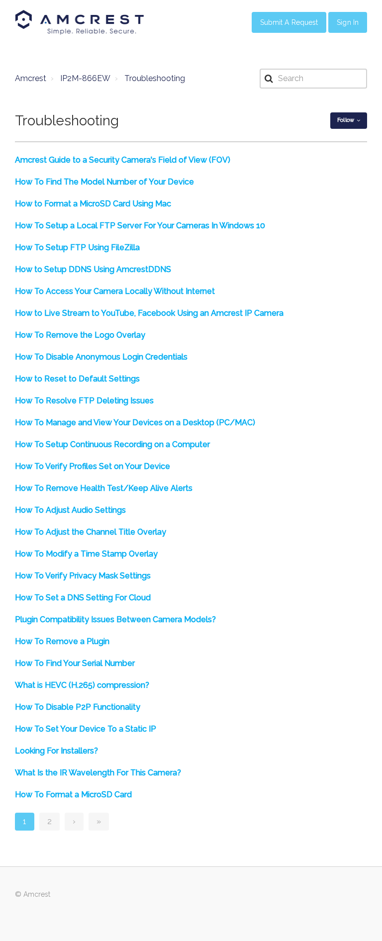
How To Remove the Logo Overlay (80, 335)
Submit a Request (289, 22)
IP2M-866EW (85, 78)
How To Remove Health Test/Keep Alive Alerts (103, 488)
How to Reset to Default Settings (77, 378)
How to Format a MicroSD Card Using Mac (93, 203)
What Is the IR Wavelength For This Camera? (98, 772)
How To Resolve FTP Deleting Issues (84, 400)
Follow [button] (345, 120)
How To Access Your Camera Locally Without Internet (115, 291)
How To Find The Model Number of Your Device (104, 182)
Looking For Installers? (56, 750)
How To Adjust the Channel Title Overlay (90, 532)
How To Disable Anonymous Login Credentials (101, 357)
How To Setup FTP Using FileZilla (77, 247)
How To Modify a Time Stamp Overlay (86, 554)
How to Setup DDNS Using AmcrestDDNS (93, 269)
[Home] (79, 22)
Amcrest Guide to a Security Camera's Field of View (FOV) (122, 160)
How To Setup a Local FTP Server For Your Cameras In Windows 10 (140, 225)
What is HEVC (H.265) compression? (82, 685)
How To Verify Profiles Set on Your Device (92, 466)
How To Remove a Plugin (62, 641)
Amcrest (30, 78)
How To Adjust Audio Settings (70, 510)
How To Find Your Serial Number (75, 663)
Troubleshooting (154, 78)
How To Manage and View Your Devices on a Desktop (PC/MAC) (135, 422)
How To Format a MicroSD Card (73, 794)
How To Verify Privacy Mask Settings (83, 575)
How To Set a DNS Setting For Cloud (83, 597)
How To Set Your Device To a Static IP (85, 729)
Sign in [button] (348, 22)
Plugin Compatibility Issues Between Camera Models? (115, 619)
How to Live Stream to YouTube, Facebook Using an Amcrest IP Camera (149, 313)
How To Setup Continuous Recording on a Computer (112, 444)
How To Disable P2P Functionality (77, 707)
